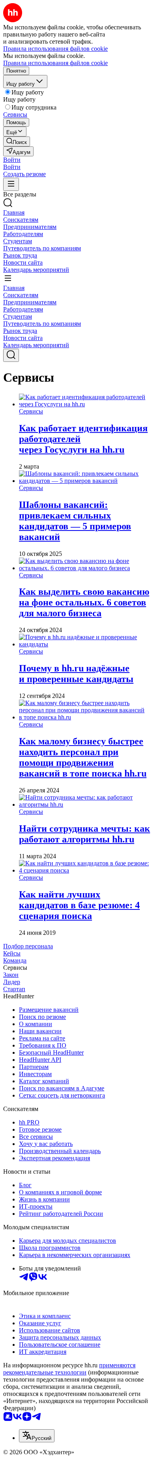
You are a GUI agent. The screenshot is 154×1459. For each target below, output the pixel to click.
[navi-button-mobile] (11, 184)
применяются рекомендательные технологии (69, 1369)
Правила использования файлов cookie (55, 63)
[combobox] (36, 1435)
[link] (16, 141)
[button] (12, 159)
